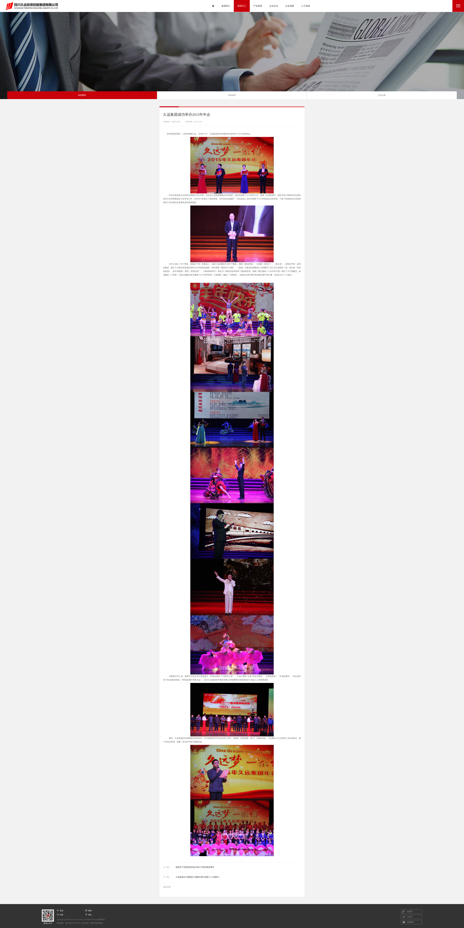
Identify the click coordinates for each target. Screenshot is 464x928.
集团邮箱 (408, 922)
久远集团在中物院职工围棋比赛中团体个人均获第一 (191, 877)
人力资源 (305, 6)
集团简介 (225, 6)
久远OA (408, 917)
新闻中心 (241, 6)
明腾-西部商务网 (96, 923)
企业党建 (289, 6)
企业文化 (273, 6)
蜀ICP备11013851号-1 (73, 923)
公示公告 (382, 95)
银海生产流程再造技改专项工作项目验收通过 (188, 867)
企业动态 (232, 95)
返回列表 (167, 887)
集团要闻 (82, 95)
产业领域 (257, 6)
